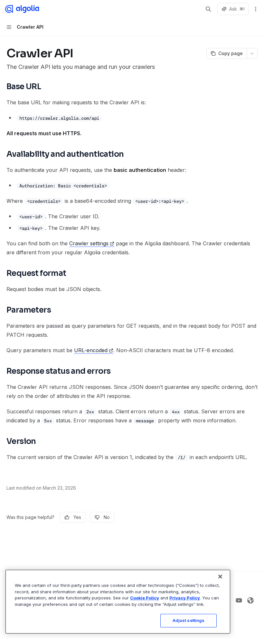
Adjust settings (189, 620)
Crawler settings (88, 243)
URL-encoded (91, 350)
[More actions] (255, 9)
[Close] (220, 576)
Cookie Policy (144, 597)
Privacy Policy (184, 597)
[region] (118, 601)
